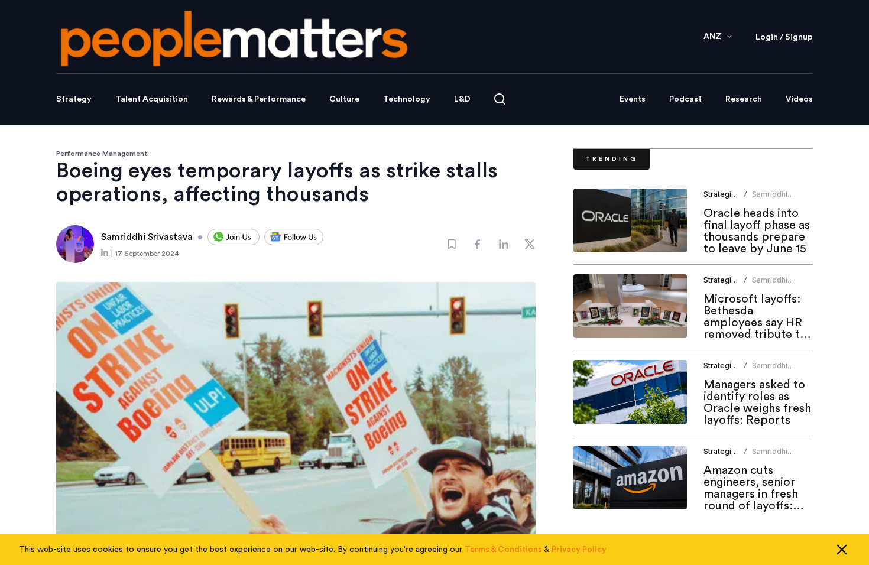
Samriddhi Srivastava (770, 199)
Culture (344, 99)
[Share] (478, 244)
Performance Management (102, 153)
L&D (462, 99)
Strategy (74, 99)
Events (633, 99)
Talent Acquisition (151, 99)
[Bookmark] (452, 244)
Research (743, 99)
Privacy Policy (579, 549)
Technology (406, 99)
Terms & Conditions (503, 549)
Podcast (685, 99)
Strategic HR (725, 194)
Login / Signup (784, 37)
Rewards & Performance (259, 99)
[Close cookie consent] (842, 549)
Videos (799, 99)
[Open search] (499, 99)
